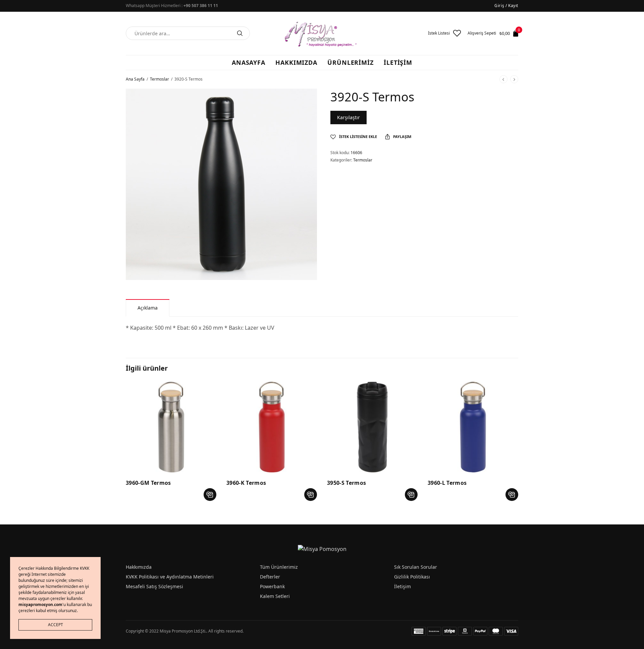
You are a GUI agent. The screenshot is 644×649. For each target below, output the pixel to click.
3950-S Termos (346, 482)
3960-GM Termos (148, 482)
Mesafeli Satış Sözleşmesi (154, 586)
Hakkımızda (139, 567)
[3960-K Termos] (271, 427)
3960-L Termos (447, 482)
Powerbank (272, 586)
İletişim (402, 586)
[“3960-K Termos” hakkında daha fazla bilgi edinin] (310, 494)
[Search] (239, 33)
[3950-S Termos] (372, 427)
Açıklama (148, 308)
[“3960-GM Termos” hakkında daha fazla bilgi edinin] (210, 494)
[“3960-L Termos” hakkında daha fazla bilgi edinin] (511, 494)
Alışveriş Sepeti (482, 33)
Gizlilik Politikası (412, 576)
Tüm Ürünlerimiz (279, 567)
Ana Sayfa (135, 79)
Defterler (270, 576)
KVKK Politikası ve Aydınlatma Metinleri (170, 576)
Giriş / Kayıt (506, 5)
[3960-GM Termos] (171, 427)
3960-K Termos (246, 482)
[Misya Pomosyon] (322, 33)
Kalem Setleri (275, 596)
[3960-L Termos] (473, 427)
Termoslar (159, 79)
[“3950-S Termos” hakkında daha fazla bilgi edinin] (411, 494)
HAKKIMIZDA (296, 62)
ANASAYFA (248, 62)
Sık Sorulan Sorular (415, 567)
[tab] (147, 307)
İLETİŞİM (398, 62)
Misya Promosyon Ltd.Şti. (183, 631)
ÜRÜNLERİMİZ (350, 62)
